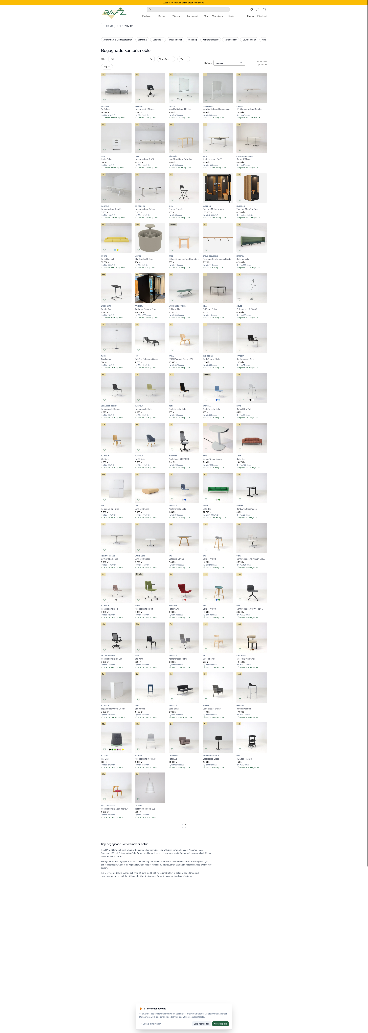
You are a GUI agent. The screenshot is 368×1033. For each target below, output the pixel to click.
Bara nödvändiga (201, 1023)
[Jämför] (128, 100)
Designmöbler (175, 39)
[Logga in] (258, 9)
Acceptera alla (220, 1023)
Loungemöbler (249, 39)
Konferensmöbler (210, 39)
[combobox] (188, 9)
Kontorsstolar (231, 39)
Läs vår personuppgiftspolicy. (192, 1016)
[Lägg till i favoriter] (104, 100)
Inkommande (193, 16)
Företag (250, 16)
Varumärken (217, 16)
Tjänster (176, 16)
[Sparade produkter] (251, 9)
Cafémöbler (158, 39)
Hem (119, 25)
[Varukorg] (264, 9)
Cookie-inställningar (152, 1023)
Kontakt (161, 16)
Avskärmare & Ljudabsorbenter (117, 39)
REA (206, 16)
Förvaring (192, 39)
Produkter (146, 16)
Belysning (142, 39)
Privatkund (262, 16)
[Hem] (114, 13)
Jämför (231, 16)
